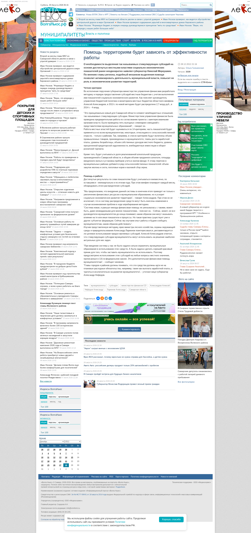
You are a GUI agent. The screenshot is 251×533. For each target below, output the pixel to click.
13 (60, 457)
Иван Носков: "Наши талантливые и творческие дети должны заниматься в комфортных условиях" (58, 315)
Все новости (46, 381)
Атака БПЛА (91, 14)
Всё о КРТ (104, 14)
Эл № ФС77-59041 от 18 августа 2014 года (89, 495)
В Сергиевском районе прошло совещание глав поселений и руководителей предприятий (55, 140)
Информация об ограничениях (76, 477)
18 (48, 461)
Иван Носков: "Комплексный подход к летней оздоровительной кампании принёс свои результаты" (58, 254)
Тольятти (100, 10)
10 (42, 457)
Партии (124, 45)
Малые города (151, 10)
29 (60, 450)
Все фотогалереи (186, 382)
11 (48, 457)
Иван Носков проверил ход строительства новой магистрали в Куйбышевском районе (60, 276)
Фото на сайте (186, 279)
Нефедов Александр (94, 290)
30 (66, 450)
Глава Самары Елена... (191, 250)
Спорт (126, 40)
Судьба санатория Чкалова (170, 14)
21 (66, 461)
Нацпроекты (183, 10)
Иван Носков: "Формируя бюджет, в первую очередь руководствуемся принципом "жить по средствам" (128, 25)
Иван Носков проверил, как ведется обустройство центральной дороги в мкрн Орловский (60, 68)
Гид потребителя (202, 40)
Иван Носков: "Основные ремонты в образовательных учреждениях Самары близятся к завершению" (59, 296)
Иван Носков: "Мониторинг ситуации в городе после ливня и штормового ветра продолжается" (59, 110)
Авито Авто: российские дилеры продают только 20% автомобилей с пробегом (121, 365)
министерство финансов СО (133, 286)
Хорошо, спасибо (171, 519)
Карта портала (122, 477)
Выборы (132, 45)
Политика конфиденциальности (144, 477)
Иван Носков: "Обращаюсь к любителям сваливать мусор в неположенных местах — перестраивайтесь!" (59, 179)
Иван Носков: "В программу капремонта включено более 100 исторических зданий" (59, 325)
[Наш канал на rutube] (71, 19)
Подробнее (120, 487)
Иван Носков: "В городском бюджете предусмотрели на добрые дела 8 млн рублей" (58, 266)
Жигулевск (138, 10)
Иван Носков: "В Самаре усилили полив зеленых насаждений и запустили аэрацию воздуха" (59, 335)
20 (60, 461)
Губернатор (46, 45)
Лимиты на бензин (119, 14)
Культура (135, 40)
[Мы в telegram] (71, 14)
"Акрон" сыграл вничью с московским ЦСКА (104, 348)
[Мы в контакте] (71, 9)
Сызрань (110, 10)
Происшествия (112, 40)
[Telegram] (106, 298)
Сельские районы (167, 10)
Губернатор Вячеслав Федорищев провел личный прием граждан (128, 384)
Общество (97, 40)
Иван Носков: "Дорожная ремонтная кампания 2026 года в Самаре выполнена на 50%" (57, 345)
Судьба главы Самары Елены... (195, 227)
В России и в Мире (152, 40)
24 (42, 465)
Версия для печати (189, 75)
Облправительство (60, 45)
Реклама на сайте (141, 5)
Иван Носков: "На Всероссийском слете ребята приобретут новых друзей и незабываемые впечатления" (59, 355)
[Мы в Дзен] (71, 24)
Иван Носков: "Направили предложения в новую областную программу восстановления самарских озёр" (60, 202)
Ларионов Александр (116, 290)
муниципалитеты (98, 286)
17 (42, 461)
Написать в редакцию (87, 5)
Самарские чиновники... (191, 204)
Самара (90, 10)
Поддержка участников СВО (142, 14)
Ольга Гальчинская (195, 68)
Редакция (56, 477)
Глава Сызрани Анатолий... (193, 266)
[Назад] (211, 125)
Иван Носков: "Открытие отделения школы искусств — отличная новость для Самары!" (59, 192)
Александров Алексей (160, 286)
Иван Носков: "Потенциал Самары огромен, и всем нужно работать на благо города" (60, 286)
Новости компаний (169, 477)
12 (54, 457)
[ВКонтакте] (98, 298)
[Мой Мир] (110, 298)
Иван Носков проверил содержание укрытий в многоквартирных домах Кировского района (160, 22)
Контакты (46, 477)
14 (66, 457)
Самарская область (137, 290)
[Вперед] (211, 169)
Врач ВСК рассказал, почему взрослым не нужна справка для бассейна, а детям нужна (125, 357)
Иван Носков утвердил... (191, 187)
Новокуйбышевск (123, 10)
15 (72, 457)
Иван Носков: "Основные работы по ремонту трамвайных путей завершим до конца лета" (59, 224)
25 (48, 465)
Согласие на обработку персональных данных (60, 519)
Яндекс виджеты (123, 5)
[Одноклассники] (102, 298)
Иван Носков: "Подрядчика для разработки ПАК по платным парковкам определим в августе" (59, 170)
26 (42, 450)
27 (48, 450)
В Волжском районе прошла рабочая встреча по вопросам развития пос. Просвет (58, 130)
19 (54, 461)
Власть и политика (98, 34)
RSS (102, 5)
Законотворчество (111, 45)
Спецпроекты (171, 40)
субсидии (113, 286)
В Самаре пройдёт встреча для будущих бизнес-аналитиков (112, 374)
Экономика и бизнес (78, 40)
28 (54, 450)
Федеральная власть (78, 45)
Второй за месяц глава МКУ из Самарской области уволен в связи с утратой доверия (120, 19)
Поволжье (80, 10)
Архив (109, 5)
